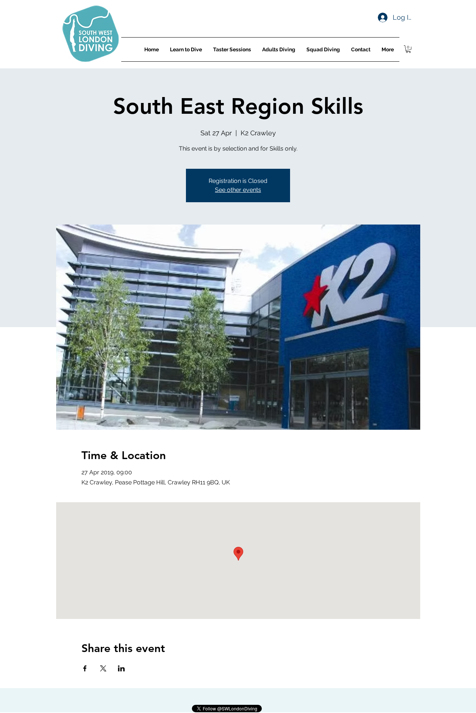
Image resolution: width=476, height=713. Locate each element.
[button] (408, 49)
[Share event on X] (103, 668)
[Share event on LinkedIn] (121, 668)
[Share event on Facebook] (85, 668)
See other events (238, 189)
